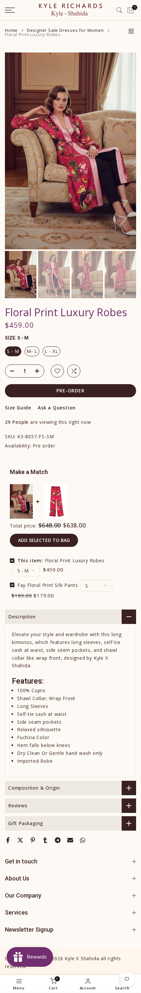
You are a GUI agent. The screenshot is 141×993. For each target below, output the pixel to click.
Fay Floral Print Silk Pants (47, 585)
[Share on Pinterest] (33, 840)
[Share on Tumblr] (45, 840)
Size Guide (18, 407)
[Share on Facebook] (8, 840)
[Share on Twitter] (20, 840)
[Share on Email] (70, 840)
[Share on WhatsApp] (83, 840)
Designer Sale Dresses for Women (65, 30)
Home (11, 30)
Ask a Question (57, 407)
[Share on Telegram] (58, 840)
